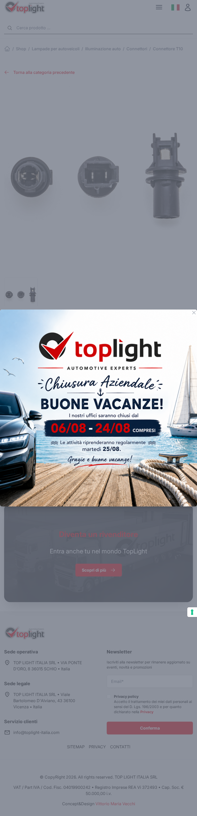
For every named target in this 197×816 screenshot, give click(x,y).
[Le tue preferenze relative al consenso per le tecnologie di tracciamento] (192, 612)
